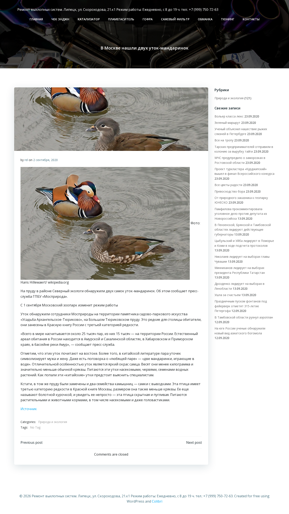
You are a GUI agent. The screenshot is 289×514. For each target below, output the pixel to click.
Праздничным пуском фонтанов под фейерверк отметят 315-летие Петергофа (241, 306)
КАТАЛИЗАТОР (89, 19)
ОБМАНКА (205, 19)
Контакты (251, 19)
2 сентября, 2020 (45, 160)
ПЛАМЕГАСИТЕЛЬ (121, 19)
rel (26, 160)
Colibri (157, 501)
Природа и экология (52, 422)
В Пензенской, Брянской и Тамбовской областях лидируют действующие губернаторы (243, 229)
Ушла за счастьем (228, 295)
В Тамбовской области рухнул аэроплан (244, 317)
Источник (29, 409)
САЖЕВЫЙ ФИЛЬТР (175, 19)
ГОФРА (148, 19)
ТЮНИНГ (227, 19)
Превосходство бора (230, 191)
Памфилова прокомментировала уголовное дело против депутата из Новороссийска (241, 213)
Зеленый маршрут (227, 123)
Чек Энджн (60, 19)
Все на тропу (224, 140)
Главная (36, 19)
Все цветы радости (228, 185)
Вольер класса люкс (229, 116)
